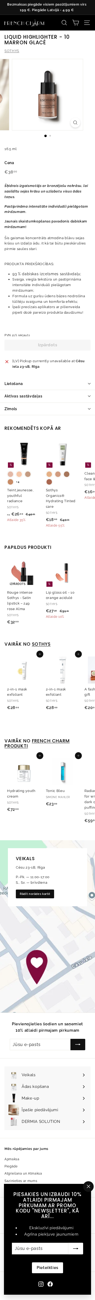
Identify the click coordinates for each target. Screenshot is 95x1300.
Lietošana (13, 384)
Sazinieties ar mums (20, 1181)
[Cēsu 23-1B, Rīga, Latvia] (47, 926)
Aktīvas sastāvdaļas (23, 396)
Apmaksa (12, 1159)
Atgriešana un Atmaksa (23, 1173)
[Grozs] (75, 22)
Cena (9, 163)
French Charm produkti (37, 743)
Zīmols (10, 409)
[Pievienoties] (75, 1248)
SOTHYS (11, 51)
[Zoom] (75, 123)
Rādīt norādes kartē (35, 894)
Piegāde (11, 1166)
